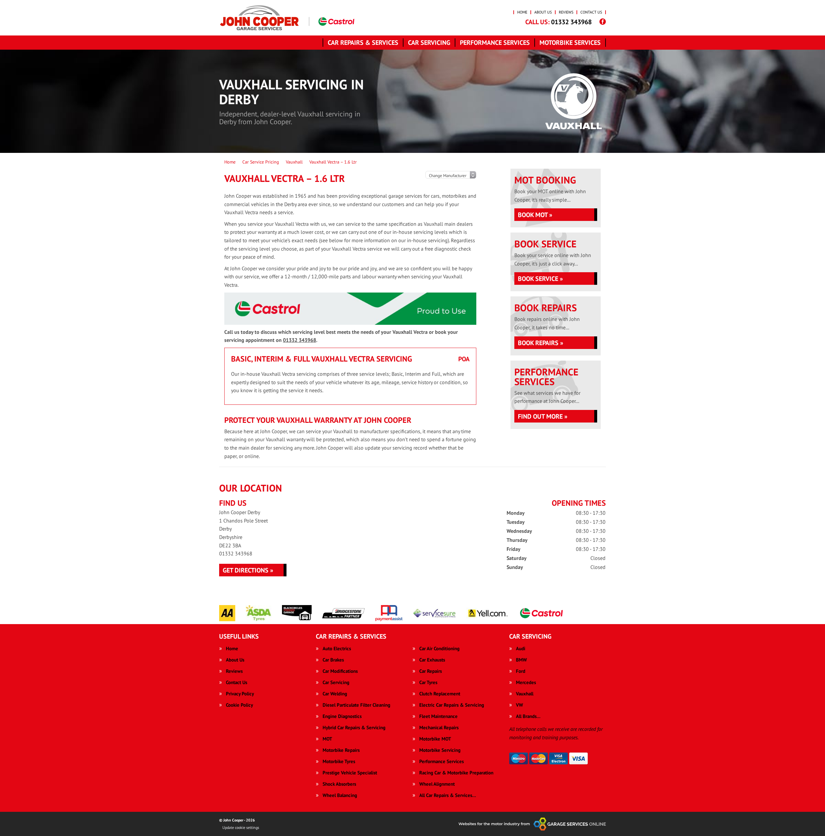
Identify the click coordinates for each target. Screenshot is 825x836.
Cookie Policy (239, 704)
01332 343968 (558, 22)
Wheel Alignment (437, 783)
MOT (327, 738)
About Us (543, 12)
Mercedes (526, 682)
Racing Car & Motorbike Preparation (456, 772)
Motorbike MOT (435, 738)
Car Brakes (333, 659)
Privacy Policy (240, 693)
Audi (520, 648)
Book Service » (540, 278)
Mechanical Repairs (439, 727)
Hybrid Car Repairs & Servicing (354, 727)
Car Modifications (340, 671)
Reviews (566, 12)
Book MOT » (535, 215)
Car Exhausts (432, 659)
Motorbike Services (570, 42)
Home (522, 12)
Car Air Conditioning (439, 648)
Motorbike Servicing (440, 750)
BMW (521, 659)
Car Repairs (430, 671)
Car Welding (335, 693)
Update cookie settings (240, 827)
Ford (520, 671)
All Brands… (528, 716)
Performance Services (495, 42)
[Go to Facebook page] (602, 21)
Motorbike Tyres (339, 761)
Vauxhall (524, 693)
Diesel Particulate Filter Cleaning (356, 704)
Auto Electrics (337, 648)
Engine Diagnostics (342, 716)
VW (519, 704)
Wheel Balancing (340, 795)
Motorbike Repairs (341, 750)
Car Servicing (429, 42)
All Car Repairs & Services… (447, 795)
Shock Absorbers (339, 783)
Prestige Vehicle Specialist (350, 772)
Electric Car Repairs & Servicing (451, 704)
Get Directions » (248, 570)
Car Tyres (428, 682)
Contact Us (591, 12)
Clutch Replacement (439, 693)
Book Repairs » (540, 343)
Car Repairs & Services (363, 42)
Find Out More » (543, 416)
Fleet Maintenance (438, 716)
